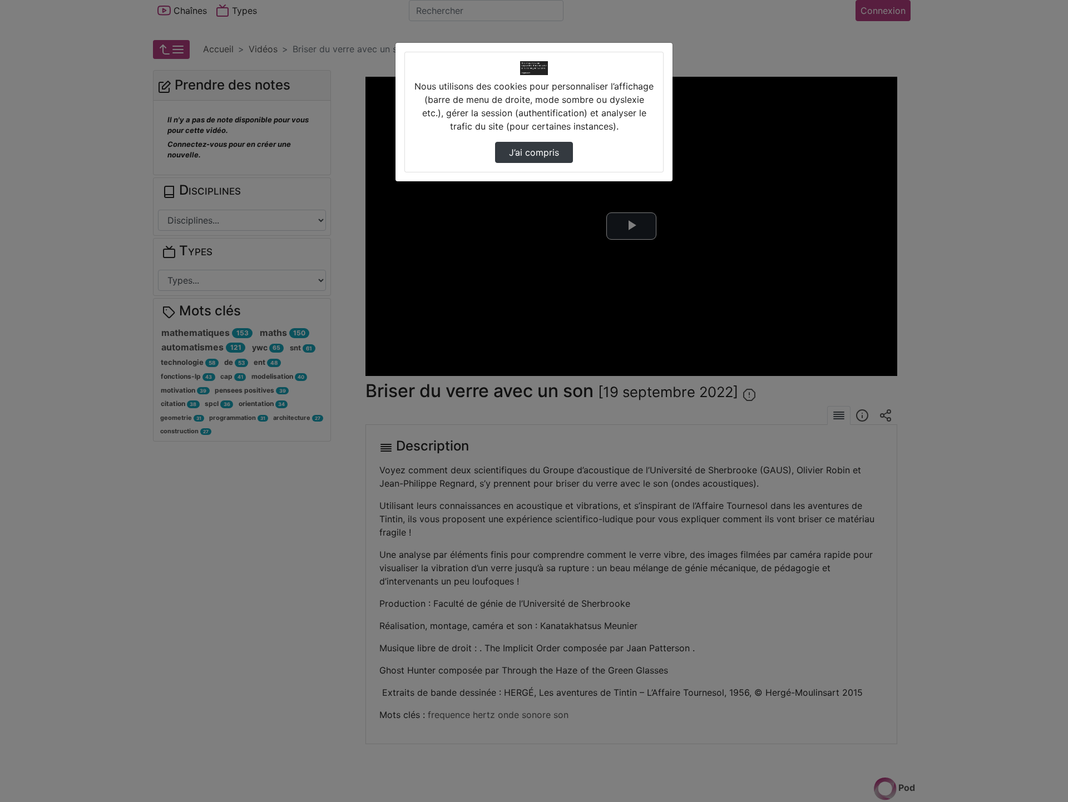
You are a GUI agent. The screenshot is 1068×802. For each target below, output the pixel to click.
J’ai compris (534, 152)
